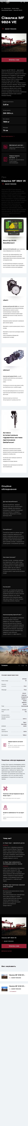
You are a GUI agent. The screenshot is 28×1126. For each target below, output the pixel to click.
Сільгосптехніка (7, 8)
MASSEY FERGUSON (10, 29)
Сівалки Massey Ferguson (6, 10)
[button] (19, 665)
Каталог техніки (15, 8)
